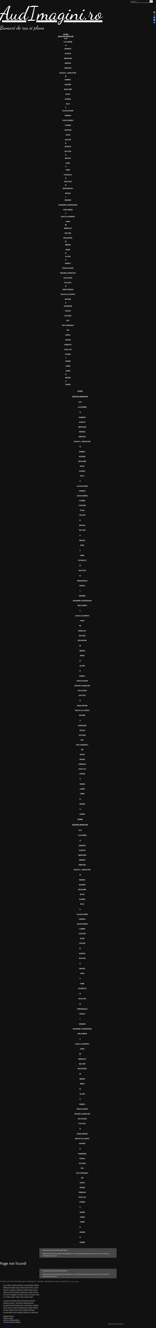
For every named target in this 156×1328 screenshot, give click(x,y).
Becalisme (68, 89)
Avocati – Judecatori (68, 73)
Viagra (68, 384)
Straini (68, 354)
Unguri (68, 377)
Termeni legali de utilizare (12, 1322)
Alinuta (68, 53)
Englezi (68, 158)
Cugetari (67, 130)
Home (65, 34)
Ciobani (68, 125)
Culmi (68, 135)
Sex (68, 330)
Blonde (68, 99)
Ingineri (68, 200)
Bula (68, 104)
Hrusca (68, 193)
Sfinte (67, 335)
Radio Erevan (68, 289)
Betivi (68, 94)
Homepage (74, 1281)
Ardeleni (67, 68)
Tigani (67, 366)
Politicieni (68, 278)
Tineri (67, 371)
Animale (68, 63)
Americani (68, 58)
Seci (67, 320)
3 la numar (68, 42)
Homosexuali (68, 188)
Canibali (68, 115)
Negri (68, 249)
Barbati (68, 79)
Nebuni (68, 245)
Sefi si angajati (68, 325)
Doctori (68, 151)
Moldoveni (67, 238)
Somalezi (68, 344)
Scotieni (68, 315)
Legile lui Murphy (68, 216)
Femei (68, 170)
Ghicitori (68, 181)
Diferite (68, 146)
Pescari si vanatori (68, 273)
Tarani (68, 361)
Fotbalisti (68, 175)
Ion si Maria (68, 209)
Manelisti (68, 228)
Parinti (68, 263)
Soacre (68, 340)
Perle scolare (67, 268)
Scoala (68, 311)
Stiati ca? (68, 349)
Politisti (67, 282)
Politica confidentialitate (11, 1320)
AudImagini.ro (51, 13)
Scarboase (68, 306)
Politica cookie (8, 1318)
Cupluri (68, 139)
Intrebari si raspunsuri (67, 205)
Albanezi (67, 48)
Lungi (68, 221)
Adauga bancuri (66, 36)
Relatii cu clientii (68, 294)
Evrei (68, 163)
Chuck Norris (68, 120)
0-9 (65, 38)
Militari (68, 233)
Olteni (68, 256)
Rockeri (68, 299)
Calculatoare (68, 110)
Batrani (68, 84)
